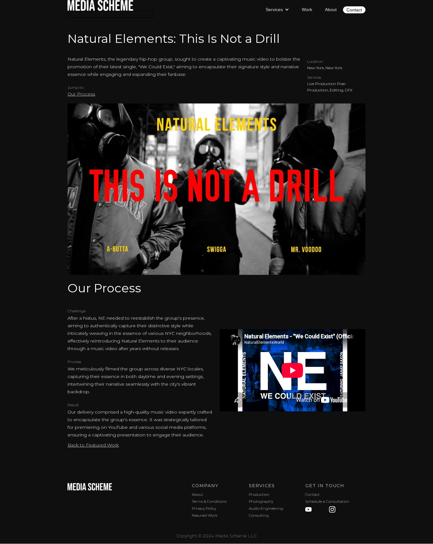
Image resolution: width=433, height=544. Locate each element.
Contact (354, 9)
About (331, 9)
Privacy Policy (204, 508)
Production (259, 494)
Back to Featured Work (93, 445)
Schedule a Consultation (327, 501)
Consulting (259, 515)
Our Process (81, 94)
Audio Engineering (266, 508)
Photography (261, 501)
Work (307, 9)
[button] (277, 9)
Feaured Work (204, 515)
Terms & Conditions (209, 501)
